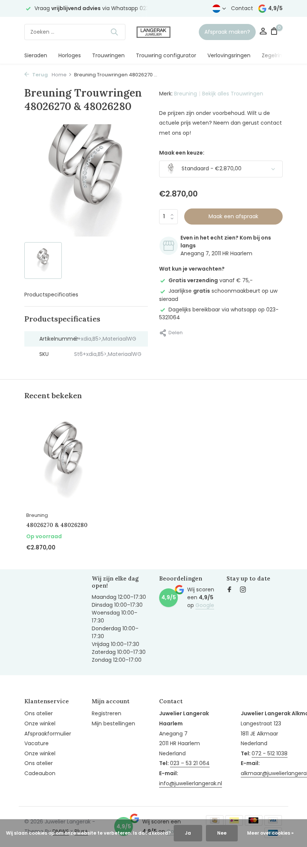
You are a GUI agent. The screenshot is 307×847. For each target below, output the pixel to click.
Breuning (185, 93)
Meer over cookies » (270, 833)
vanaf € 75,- (210, 280)
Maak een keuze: (181, 152)
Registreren (106, 713)
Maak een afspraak (233, 216)
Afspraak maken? (227, 32)
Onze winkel (39, 723)
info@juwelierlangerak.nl (190, 783)
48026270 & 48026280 (57, 524)
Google (204, 605)
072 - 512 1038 (270, 753)
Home (59, 74)
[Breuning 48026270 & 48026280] (63, 461)
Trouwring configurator (166, 55)
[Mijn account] (263, 32)
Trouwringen (108, 55)
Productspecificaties (51, 294)
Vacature (36, 743)
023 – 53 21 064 (190, 763)
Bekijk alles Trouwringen (232, 93)
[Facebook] (229, 590)
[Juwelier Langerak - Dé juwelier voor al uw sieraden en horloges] (153, 32)
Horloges (69, 55)
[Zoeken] (114, 32)
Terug (39, 74)
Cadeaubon (39, 773)
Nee (222, 833)
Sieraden (35, 55)
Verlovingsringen (228, 55)
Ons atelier (38, 713)
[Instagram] (243, 590)
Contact (242, 8)
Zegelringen (277, 55)
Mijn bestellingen (113, 723)
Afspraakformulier (47, 733)
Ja (188, 833)
